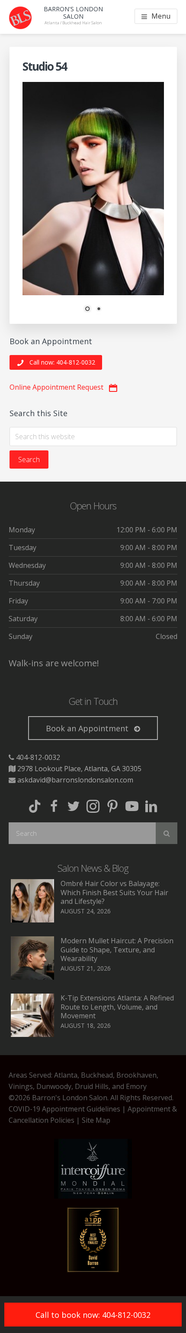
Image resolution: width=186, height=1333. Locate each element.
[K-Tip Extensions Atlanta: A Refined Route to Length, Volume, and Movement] (32, 1034)
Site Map (96, 1120)
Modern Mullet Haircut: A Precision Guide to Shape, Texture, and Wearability (117, 950)
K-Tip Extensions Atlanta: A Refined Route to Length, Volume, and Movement (117, 1007)
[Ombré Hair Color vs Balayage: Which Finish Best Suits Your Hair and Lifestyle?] (32, 920)
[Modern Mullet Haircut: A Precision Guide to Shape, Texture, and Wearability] (32, 977)
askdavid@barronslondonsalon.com (75, 780)
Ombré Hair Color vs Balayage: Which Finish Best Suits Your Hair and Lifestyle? (114, 892)
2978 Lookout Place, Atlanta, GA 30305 (79, 768)
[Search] (166, 833)
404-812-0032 (38, 757)
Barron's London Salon (73, 12)
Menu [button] (160, 16)
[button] (56, 362)
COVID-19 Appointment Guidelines (64, 1109)
